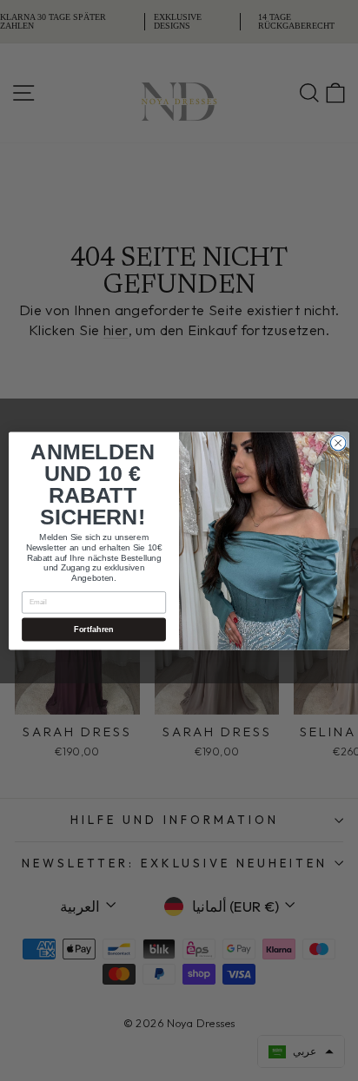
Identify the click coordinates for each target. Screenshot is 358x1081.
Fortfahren (93, 628)
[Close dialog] (338, 443)
